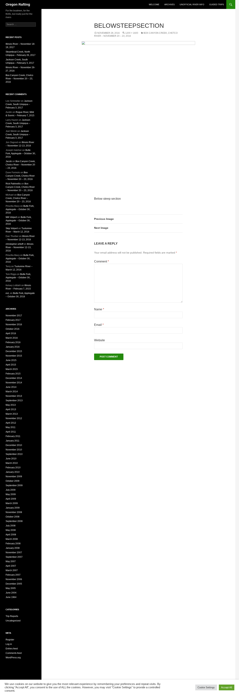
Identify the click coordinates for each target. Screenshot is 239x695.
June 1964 (11, 597)
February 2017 (13, 320)
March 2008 (12, 539)
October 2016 (12, 329)
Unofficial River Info (192, 4)
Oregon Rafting (18, 4)
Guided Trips (216, 4)
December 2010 (14, 445)
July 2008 (10, 525)
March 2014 (12, 391)
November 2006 (14, 579)
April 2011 (11, 431)
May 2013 (11, 405)
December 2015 (14, 351)
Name (99, 309)
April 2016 (11, 333)
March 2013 (12, 414)
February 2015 (13, 373)
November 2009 (14, 476)
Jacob (9, 161)
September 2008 (14, 521)
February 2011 (13, 436)
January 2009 (13, 507)
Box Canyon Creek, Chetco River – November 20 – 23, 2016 (19, 78)
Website (99, 340)
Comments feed (14, 653)
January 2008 (13, 548)
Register (10, 639)
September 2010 (14, 454)
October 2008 (12, 516)
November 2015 (14, 355)
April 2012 (11, 423)
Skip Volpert (12, 228)
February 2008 (13, 543)
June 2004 (11, 592)
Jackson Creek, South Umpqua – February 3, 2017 (19, 104)
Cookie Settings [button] (206, 687)
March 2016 (12, 338)
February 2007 (13, 575)
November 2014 (14, 382)
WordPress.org (13, 657)
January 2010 (13, 472)
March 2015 (12, 369)
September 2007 (14, 557)
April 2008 (11, 534)
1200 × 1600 (131, 33)
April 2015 (11, 364)
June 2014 (11, 387)
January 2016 (13, 347)
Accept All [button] (226, 687)
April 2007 (11, 566)
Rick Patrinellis (13, 183)
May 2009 (11, 494)
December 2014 (14, 378)
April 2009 (11, 499)
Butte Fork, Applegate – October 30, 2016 (21, 153)
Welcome (154, 4)
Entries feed (12, 648)
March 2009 (12, 503)
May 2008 (11, 530)
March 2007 (12, 570)
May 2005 (11, 588)
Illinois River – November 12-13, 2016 (19, 247)
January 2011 (12, 440)
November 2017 (14, 315)
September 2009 (14, 485)
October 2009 (12, 481)
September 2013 (14, 400)
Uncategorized (13, 620)
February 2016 (13, 342)
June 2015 (11, 360)
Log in (9, 644)
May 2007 (11, 561)
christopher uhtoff (14, 244)
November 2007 (14, 552)
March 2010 (12, 463)
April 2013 (11, 409)
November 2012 (14, 418)
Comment (101, 261)
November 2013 (14, 396)
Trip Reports (12, 616)
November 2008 (14, 512)
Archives (169, 4)
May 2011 (10, 427)
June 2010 (11, 458)
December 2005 (14, 583)
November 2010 (14, 449)
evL (7, 293)
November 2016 (14, 324)
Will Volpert (11, 217)
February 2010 (13, 467)
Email (99, 324)
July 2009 (10, 490)
